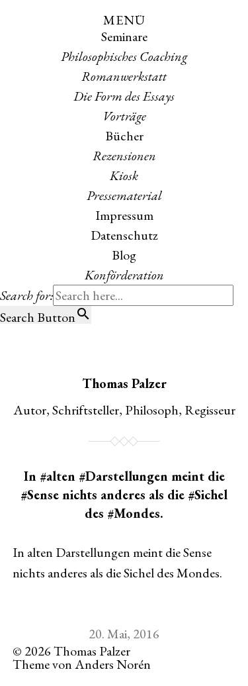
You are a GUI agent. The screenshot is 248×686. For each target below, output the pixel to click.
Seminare (124, 36)
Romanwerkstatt (124, 76)
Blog (124, 255)
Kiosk (124, 175)
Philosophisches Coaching (124, 56)
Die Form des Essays (124, 96)
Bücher (124, 135)
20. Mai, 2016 (124, 633)
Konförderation (124, 274)
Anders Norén (113, 664)
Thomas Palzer (124, 383)
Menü (124, 19)
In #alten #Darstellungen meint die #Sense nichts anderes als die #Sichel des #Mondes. (124, 494)
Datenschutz (124, 235)
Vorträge (124, 115)
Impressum (124, 215)
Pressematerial (124, 195)
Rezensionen (124, 155)
